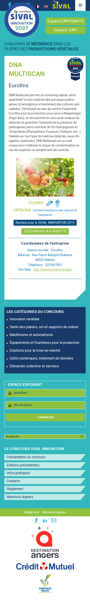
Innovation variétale (24, 319)
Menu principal (80, 10)
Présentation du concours (26, 457)
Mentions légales (20, 497)
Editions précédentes (23, 465)
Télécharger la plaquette (45, 231)
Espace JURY (65, 30)
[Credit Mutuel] (45, 566)
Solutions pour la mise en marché (35, 350)
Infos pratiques (18, 473)
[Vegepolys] (45, 583)
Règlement (15, 489)
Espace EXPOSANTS (65, 21)
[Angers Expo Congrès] (45, 542)
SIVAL (61, 4)
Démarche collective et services (34, 366)
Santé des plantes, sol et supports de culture (44, 327)
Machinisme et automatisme (31, 335)
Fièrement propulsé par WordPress (26, 600)
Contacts (13, 481)
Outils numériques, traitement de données (41, 358)
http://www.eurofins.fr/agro (52, 270)
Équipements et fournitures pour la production (44, 343)
